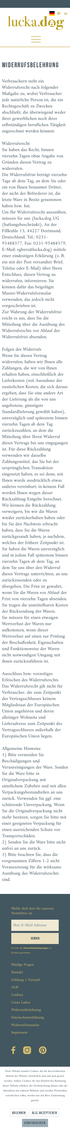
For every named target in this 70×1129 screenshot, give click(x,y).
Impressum (19, 1032)
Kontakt (17, 972)
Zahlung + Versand (25, 980)
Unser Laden (20, 1002)
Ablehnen (19, 1113)
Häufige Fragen (22, 965)
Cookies (17, 995)
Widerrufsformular (25, 1025)
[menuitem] (36, 40)
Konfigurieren (35, 1123)
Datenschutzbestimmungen (36, 948)
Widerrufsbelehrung (26, 1010)
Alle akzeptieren (44, 1113)
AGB (14, 987)
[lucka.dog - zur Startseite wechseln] (36, 23)
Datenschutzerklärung (27, 1017)
